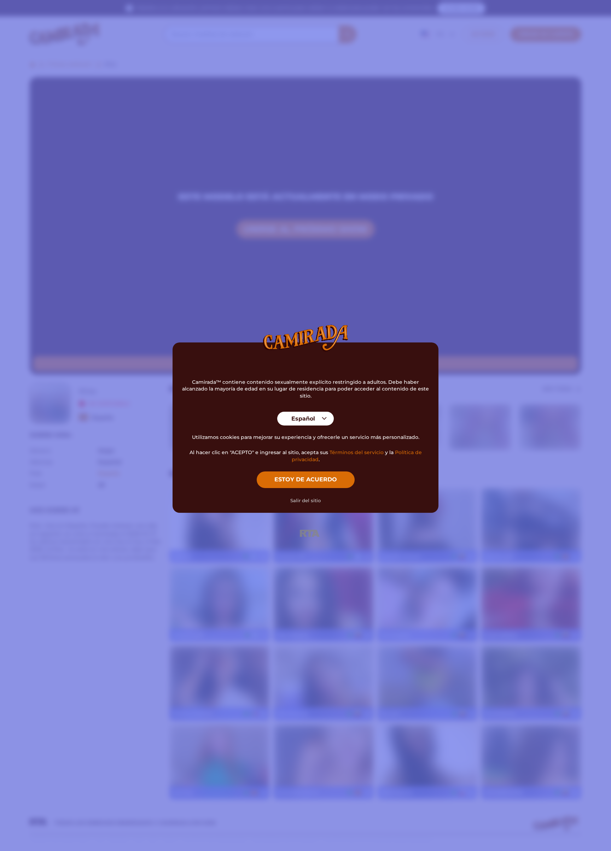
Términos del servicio (357, 452)
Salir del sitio (305, 500)
